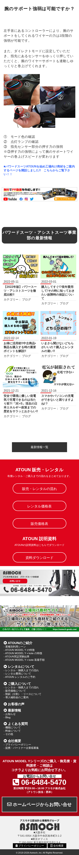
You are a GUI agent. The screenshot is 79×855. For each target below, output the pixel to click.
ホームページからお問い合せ (42, 804)
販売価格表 (39, 524)
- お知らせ (10, 714)
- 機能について (12, 727)
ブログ (26, 299)
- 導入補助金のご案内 (16, 697)
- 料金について (12, 730)
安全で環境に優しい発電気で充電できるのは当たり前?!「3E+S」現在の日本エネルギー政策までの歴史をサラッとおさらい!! (21, 403)
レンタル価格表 (39, 506)
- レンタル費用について (17, 673)
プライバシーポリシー (31, 845)
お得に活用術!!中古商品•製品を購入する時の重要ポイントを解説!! (20, 347)
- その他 (8, 734)
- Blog (7, 717)
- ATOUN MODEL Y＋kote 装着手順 (24, 659)
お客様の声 (16, 704)
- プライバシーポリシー (17, 744)
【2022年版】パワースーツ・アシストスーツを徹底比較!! (20, 290)
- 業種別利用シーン (15, 646)
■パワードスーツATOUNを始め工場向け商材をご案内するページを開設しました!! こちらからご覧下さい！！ (39, 170)
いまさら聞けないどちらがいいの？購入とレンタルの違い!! (57, 347)
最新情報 (14, 710)
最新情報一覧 (39, 447)
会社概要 (14, 741)
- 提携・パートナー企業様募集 (21, 747)
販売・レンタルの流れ (39, 489)
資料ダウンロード (39, 558)
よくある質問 (18, 724)
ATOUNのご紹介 (20, 643)
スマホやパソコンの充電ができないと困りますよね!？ (57, 399)
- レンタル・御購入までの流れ (21, 670)
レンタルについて (21, 666)
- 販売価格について (15, 690)
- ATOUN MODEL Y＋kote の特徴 (23, 653)
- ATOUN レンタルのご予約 (19, 676)
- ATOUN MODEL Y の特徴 (19, 649)
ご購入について (19, 684)
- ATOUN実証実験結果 (16, 656)
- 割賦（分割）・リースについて (22, 694)
